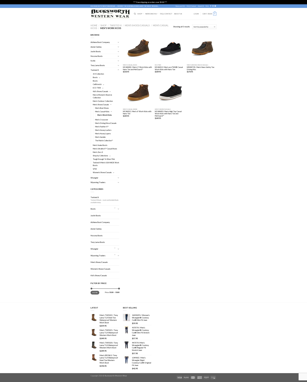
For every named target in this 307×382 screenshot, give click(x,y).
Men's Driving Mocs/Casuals (105, 123)
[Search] (135, 14)
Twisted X (116, 25)
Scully (93, 60)
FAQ (207, 6)
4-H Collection (98, 74)
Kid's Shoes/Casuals (100, 91)
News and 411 (180, 6)
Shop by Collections (100, 156)
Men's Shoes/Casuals (137, 25)
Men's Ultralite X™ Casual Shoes (105, 149)
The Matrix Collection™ (104, 141)
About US (201, 6)
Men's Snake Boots (100, 145)
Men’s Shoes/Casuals (99, 262)
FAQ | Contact (191, 6)
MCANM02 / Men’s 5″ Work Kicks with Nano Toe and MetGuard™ (137, 68)
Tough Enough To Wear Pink (104, 159)
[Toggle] (118, 42)
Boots (95, 77)
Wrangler (94, 178)
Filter (94, 292)
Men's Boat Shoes (102, 108)
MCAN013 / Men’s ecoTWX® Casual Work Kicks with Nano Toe (169, 68)
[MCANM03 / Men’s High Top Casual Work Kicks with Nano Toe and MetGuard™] (169, 92)
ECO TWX (97, 88)
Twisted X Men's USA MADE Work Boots (106, 164)
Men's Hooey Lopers (103, 134)
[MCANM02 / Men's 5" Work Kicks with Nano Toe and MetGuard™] (138, 48)
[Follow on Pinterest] (215, 6)
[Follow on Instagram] (213, 6)
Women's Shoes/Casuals (102, 172)
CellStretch (97, 84)
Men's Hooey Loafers (103, 130)
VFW (95, 169)
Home (94, 25)
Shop (139, 14)
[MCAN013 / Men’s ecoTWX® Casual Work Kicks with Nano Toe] (169, 48)
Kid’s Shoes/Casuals (99, 275)
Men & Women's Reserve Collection (102, 96)
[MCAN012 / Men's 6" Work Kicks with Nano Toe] (138, 92)
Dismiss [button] (170, 2)
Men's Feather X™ (102, 127)
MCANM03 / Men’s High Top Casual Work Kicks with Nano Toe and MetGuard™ (168, 113)
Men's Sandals (100, 137)
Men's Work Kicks (104, 115)
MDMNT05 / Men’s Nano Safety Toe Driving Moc (200, 68)
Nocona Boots (97, 56)
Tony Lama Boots (98, 65)
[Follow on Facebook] (210, 6)
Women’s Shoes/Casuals (100, 269)
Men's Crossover (101, 120)
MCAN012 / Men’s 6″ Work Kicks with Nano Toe (137, 112)
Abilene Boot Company (100, 42)
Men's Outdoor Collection (103, 101)
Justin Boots (96, 51)
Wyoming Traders (98, 182)
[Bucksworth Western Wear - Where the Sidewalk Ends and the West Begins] (110, 13)
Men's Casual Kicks (102, 112)
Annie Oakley (96, 47)
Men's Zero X (98, 152)
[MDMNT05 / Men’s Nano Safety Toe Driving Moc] (201, 48)
